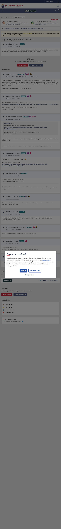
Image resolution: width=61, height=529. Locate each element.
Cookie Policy (46, 260)
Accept (23, 271)
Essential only (35, 271)
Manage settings (29, 275)
